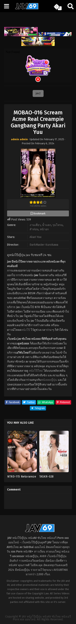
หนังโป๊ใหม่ (36, 370)
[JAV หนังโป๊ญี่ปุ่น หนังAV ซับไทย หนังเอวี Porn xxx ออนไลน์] (25, 8)
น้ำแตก (46, 225)
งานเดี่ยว (35, 225)
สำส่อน (34, 229)
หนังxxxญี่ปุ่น (49, 380)
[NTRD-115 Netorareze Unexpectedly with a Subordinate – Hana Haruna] (22, 453)
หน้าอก (44, 229)
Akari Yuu (35, 237)
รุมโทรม (57, 225)
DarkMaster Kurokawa (44, 244)
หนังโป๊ (25, 330)
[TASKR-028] (54, 453)
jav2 (38, 93)
